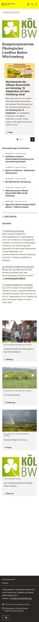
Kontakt (5, 583)
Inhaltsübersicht (8, 579)
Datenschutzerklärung (22, 598)
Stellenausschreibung (14, 231)
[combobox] (28, 4)
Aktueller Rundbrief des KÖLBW (19, 267)
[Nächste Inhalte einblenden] (32, 139)
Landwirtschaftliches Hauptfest (19, 285)
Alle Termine (10, 216)
